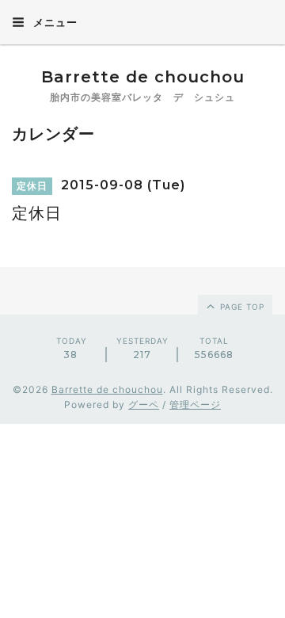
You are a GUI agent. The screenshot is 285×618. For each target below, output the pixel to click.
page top (240, 306)
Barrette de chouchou (159, 76)
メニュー (54, 22)
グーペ (143, 404)
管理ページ (195, 404)
